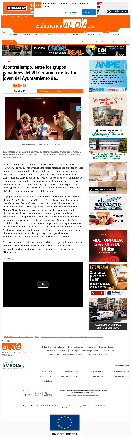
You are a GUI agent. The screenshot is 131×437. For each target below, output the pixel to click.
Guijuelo (73, 42)
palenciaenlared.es (70, 372)
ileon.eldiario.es (46, 381)
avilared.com (47, 372)
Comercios (91, 347)
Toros (51, 35)
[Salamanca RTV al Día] (65, 23)
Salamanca (13, 35)
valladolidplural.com (121, 372)
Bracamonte (47, 42)
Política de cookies (108, 351)
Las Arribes (94, 42)
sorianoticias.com (96, 376)
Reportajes (94, 34)
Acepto (88, 12)
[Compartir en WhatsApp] (25, 85)
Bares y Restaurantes (75, 347)
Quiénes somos (49, 351)
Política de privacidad (90, 351)
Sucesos (39, 35)
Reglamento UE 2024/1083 (99, 354)
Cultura (27, 35)
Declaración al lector (51, 354)
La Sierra (83, 42)
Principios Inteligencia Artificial (74, 354)
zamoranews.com (122, 376)
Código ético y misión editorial (53, 347)
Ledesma (117, 42)
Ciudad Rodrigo (61, 42)
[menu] (126, 35)
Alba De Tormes (25, 42)
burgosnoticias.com (44, 376)
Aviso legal (74, 351)
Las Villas (106, 42)
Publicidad (63, 351)
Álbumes (114, 34)
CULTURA (19, 90)
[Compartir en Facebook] (15, 85)
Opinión (76, 35)
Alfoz (126, 42)
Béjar (37, 42)
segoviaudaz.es (97, 372)
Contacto (111, 347)
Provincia (8, 42)
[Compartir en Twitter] (20, 85)
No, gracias (71, 12)
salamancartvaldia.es (69, 376)
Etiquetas (102, 347)
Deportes (63, 35)
